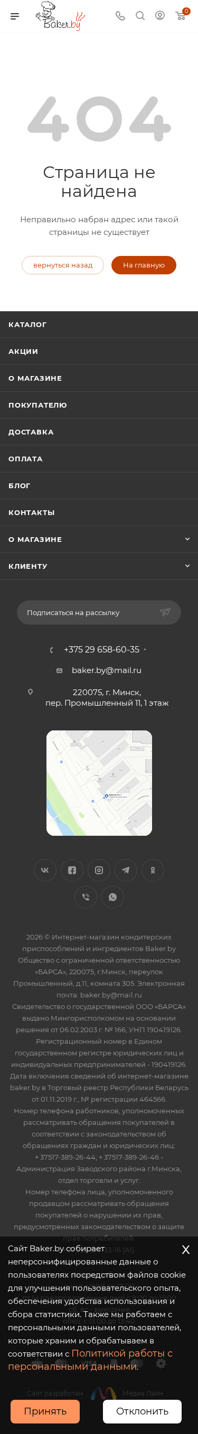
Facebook (72, 870)
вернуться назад (62, 265)
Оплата (25, 458)
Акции (23, 351)
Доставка (30, 432)
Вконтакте (45, 870)
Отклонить (142, 1411)
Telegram (126, 870)
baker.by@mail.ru (107, 670)
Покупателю (37, 405)
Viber (85, 897)
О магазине (35, 378)
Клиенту (28, 566)
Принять (45, 1411)
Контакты (31, 512)
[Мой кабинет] (160, 17)
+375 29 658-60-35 (101, 650)
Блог (19, 485)
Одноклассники (153, 870)
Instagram (99, 870)
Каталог (27, 324)
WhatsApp (112, 897)
